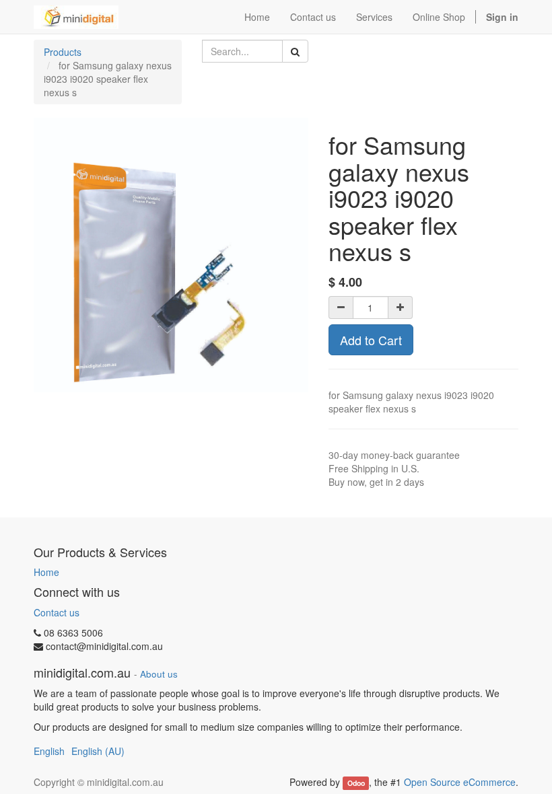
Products (62, 52)
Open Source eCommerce (460, 782)
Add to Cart (371, 340)
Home (46, 572)
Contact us (56, 612)
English (49, 751)
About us (159, 673)
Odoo (356, 783)
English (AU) (98, 751)
